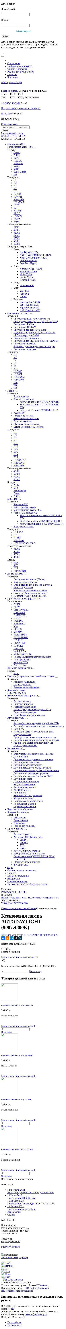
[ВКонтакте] (3, 938)
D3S (16, 451)
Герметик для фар (16, 693)
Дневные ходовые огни (20, 668)
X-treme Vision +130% (31, 268)
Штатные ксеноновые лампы (29, 426)
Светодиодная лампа (18, 313)
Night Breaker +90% (30, 310)
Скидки (15, 144)
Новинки (12, 873)
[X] (16, 938)
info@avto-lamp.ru (10, 1246)
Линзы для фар (15, 573)
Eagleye (23, 839)
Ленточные (19, 817)
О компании (13, 63)
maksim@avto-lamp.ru (36, 1314)
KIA (16, 626)
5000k (17, 241)
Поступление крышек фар (21, 1207)
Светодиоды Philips (24, 324)
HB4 (56, 897)
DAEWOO (19, 612)
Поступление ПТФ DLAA (21, 1196)
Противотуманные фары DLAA (24, 598)
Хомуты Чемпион (17, 812)
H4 (15, 185)
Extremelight (20, 490)
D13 (16, 487)
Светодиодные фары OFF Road (30, 329)
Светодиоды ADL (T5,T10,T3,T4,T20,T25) (36, 321)
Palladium (24, 293)
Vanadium (24, 291)
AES (16, 565)
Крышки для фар (16, 690)
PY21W (24, 903)
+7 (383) (10, 103)
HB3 (50, 897)
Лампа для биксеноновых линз (30, 593)
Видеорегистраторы (24, 704)
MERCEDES (20, 634)
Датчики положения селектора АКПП (34, 776)
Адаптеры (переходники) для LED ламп (34, 332)
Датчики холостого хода (26, 781)
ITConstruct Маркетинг (38, 1288)
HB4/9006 (19, 202)
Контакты (12, 77)
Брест (22, 848)
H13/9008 (18, 532)
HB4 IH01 (19, 540)
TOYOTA (19, 648)
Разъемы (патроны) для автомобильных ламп (31, 676)
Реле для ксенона (22, 421)
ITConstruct (42, 1285)
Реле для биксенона (24, 526)
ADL (16, 485)
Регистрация (15, 82)
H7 (15, 188)
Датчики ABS (21, 756)
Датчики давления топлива (28, 765)
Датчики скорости (23, 778)
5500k (17, 244)
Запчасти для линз (23, 587)
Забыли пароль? (23, 31)
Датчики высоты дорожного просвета (33, 759)
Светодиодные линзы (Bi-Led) (29, 579)
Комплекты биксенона (25, 512)
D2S (16, 449)
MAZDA (18, 632)
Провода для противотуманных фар (32, 656)
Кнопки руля (20, 792)
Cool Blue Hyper (28, 263)
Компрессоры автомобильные (29, 853)
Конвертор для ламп (24, 681)
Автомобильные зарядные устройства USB (36, 723)
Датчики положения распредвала (31, 773)
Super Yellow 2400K (30, 302)
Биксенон (12, 499)
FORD (17, 618)
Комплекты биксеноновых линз (30, 590)
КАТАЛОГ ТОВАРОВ (13, 136)
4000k (17, 230)
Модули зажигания (23, 798)
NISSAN (18, 640)
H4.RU (11, 1308)
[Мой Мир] (12, 938)
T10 (15, 382)
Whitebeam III (27, 285)
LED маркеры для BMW (26, 335)
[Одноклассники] (7, 938)
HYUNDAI (19, 623)
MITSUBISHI (21, 637)
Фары (10, 867)
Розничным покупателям (20, 71)
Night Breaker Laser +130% (33, 257)
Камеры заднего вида (25, 706)
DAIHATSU (20, 615)
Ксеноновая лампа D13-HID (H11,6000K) (17, 1005)
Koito (16, 166)
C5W (16, 205)
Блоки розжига (21, 396)
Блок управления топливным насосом (33, 753)
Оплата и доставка (17, 69)
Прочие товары (15, 828)
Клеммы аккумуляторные (27, 851)
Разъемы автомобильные (26, 687)
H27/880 (18, 194)
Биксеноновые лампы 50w (27, 510)
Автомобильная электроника (22, 695)
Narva (16, 158)
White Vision (26, 274)
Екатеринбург (14, 1325)
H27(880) (33, 897)
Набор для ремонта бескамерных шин (33, 731)
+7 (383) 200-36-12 (10, 1241)
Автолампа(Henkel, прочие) (28, 837)
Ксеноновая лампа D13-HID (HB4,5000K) (17, 1055)
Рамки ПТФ (20, 665)
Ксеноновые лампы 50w (26, 418)
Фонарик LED (21, 864)
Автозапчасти (15, 748)
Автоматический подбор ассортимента (27, 884)
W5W (16, 221)
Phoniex (24, 842)
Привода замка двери (25, 803)
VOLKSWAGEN (22, 654)
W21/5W (18, 216)
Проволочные (21, 820)
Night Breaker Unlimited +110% (35, 255)
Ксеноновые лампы (24, 415)
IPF (15, 174)
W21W (17, 219)
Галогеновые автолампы (20, 147)
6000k (17, 476)
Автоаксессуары (16, 717)
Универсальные (22, 659)
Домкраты (19, 729)
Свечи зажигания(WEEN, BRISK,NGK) (34, 856)
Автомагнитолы (22, 701)
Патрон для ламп (22, 684)
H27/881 (18, 196)
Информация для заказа (19, 66)
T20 (15, 385)
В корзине (6, 113)
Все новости (13, 1212)
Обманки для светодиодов (27, 338)
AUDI (17, 604)
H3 (15, 183)
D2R (16, 457)
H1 (15, 180)
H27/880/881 (20, 460)
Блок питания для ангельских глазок (33, 584)
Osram (17, 152)
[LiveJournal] (20, 938)
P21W (17, 213)
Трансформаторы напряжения (29, 715)
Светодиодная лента (24, 343)
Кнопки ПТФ (21, 662)
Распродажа (13, 878)
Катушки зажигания (24, 784)
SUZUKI (18, 645)
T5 (15, 207)
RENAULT (19, 643)
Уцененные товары (17, 881)
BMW (17, 607)
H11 (16, 191)
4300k (17, 235)
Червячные (19, 823)
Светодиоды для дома (25, 349)
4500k (17, 238)
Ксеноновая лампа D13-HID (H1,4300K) (16, 1099)
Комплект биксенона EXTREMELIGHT (41, 521)
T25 (15, 388)
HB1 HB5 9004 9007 (24, 543)
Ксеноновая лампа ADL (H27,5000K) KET (17, 1149)
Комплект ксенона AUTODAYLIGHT (40, 402)
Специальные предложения (21, 870)
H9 (21, 897)
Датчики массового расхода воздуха (32, 767)
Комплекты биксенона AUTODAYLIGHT (42, 523)
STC (22, 845)
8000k (17, 479)
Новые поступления (18, 875)
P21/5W (17, 210)
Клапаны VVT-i (22, 790)
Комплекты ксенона (24, 399)
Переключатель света (25, 806)
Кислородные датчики (25, 787)
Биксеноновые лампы (25, 507)
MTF (16, 169)
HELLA (18, 160)
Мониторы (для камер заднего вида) (32, 709)
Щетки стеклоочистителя (27, 862)
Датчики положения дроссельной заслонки (36, 770)
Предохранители (22, 734)
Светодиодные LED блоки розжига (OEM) (36, 341)
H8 (15, 365)
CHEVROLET (21, 609)
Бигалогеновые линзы (25, 582)
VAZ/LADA (20, 651)
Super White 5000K (29, 304)
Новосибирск (14, 1322)
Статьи (11, 1214)
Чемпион (18, 163)
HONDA (18, 620)
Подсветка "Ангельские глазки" (30, 596)
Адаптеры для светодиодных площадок (34, 346)
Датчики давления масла (26, 762)
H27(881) (43, 897)
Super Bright (20, 171)
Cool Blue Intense (28, 260)
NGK (22, 859)
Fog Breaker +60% (29, 252)
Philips (17, 155)
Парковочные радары (25, 712)
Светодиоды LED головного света (32, 318)
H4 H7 (17, 537)
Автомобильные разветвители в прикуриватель (39, 726)
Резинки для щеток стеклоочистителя (33, 742)
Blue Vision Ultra (28, 271)
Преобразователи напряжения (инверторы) (36, 740)
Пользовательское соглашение (17, 1290)
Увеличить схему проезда (14, 1257)
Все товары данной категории (17, 1179)
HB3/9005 (19, 199)
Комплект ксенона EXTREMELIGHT (39, 410)
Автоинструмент (22, 834)
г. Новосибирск (9, 90)
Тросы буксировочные (25, 745)
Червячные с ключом (24, 826)
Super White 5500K (29, 307)
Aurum (23, 296)
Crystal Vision (26, 277)
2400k (17, 227)
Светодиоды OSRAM (25, 327)
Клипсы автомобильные (20, 809)
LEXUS (18, 629)
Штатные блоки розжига (26, 424)
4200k (17, 232)
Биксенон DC (21, 504)
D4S (16, 454)
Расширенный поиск (12, 133)
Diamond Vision (28, 280)
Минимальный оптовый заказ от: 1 (19, 957)
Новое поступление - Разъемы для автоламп (30, 1191)
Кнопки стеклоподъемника (28, 795)
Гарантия (12, 74)
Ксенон (11, 390)
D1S (16, 446)
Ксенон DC (19, 413)
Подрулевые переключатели (28, 801)
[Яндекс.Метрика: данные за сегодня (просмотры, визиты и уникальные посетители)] (13, 1279)
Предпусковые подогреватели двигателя (35, 737)
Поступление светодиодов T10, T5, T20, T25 (30, 1202)
